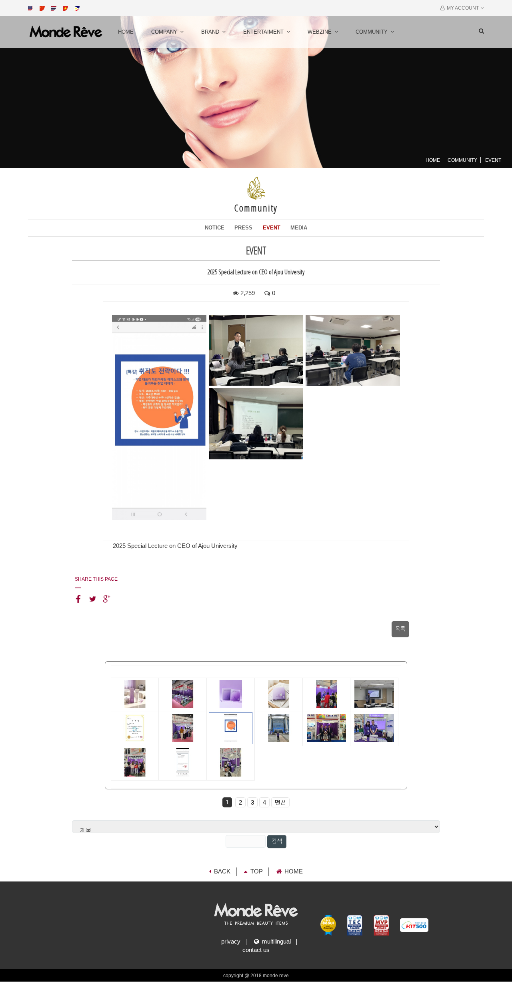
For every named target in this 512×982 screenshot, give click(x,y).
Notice (214, 228)
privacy (230, 941)
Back (222, 871)
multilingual (275, 941)
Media (298, 228)
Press (243, 228)
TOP (256, 871)
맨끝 (280, 802)
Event (271, 228)
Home (126, 32)
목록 (400, 629)
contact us (256, 950)
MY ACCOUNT (461, 8)
